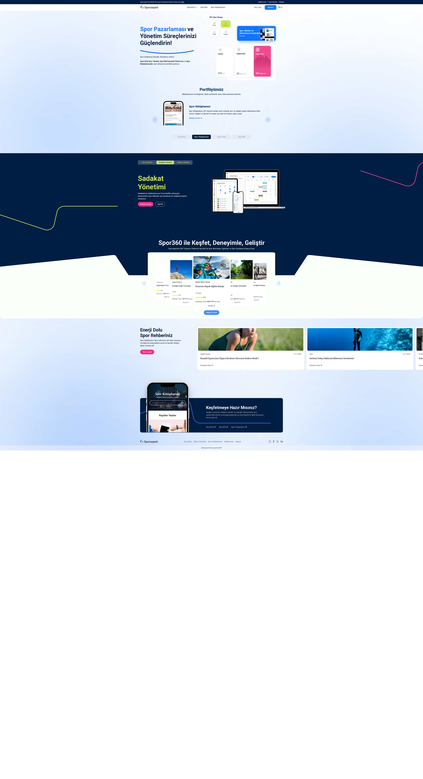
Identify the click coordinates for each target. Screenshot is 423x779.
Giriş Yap (257, 7)
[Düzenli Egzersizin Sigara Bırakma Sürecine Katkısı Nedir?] (250, 339)
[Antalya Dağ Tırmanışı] (185, 269)
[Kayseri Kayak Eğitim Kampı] (256, 271)
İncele (166, 297)
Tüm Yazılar (147, 352)
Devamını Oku (205, 365)
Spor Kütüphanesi (218, 7)
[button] (155, 120)
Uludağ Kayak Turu (162, 285)
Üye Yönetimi (147, 162)
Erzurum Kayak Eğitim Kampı (210, 286)
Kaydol (270, 7)
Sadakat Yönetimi (165, 162)
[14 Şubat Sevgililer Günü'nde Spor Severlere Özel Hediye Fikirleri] (166, 271)
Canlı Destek (272, 2)
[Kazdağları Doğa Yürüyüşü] (237, 269)
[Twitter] (277, 442)
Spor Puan (221, 137)
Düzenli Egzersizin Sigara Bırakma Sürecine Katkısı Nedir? (229, 358)
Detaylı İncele (194, 118)
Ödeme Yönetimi (183, 162)
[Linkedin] (282, 442)
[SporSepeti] (149, 7)
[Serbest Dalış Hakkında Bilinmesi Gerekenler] (360, 339)
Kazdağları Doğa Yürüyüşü (235, 286)
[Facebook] (273, 442)
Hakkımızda (262, 2)
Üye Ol (160, 204)
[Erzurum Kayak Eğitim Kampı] (211, 267)
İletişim (281, 2)
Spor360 (203, 7)
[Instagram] (270, 442)
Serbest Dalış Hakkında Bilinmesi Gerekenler (332, 358)
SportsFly (191, 7)
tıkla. (182, 2)
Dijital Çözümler (199, 442)
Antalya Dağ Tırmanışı (181, 286)
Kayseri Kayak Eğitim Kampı (255, 285)
